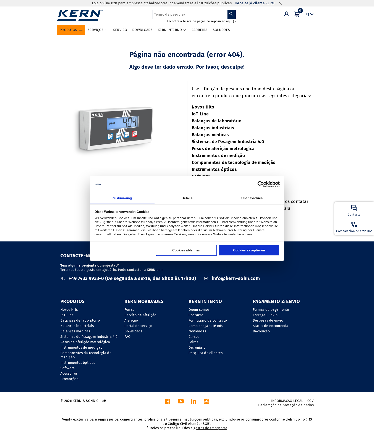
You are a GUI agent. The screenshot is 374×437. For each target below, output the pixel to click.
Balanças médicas (210, 134)
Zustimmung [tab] (122, 198)
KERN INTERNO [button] (170, 30)
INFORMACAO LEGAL (287, 401)
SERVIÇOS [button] (96, 30)
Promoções (69, 379)
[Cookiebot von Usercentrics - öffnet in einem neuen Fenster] (261, 184)
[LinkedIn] (193, 402)
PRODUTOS (72, 301)
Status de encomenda (271, 326)
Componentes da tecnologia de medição (234, 162)
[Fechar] (280, 3)
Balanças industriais (213, 127)
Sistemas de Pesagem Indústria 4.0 (228, 141)
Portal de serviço (138, 326)
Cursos (194, 337)
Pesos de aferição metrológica (223, 148)
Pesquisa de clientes (205, 353)
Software (67, 368)
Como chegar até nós (205, 326)
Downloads (133, 331)
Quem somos (199, 310)
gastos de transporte (210, 428)
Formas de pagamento (271, 310)
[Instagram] (206, 402)
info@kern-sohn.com (235, 278)
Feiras (129, 310)
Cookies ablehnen (186, 250)
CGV (310, 401)
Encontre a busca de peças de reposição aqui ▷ (201, 21)
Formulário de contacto (208, 320)
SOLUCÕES (221, 30)
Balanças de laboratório (217, 120)
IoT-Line (200, 114)
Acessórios (68, 373)
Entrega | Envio (265, 315)
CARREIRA (200, 30)
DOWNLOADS (142, 30)
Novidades (197, 331)
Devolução (261, 331)
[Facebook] (167, 402)
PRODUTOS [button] (68, 30)
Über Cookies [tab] (252, 198)
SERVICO (120, 30)
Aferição (131, 320)
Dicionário (197, 347)
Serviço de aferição (140, 315)
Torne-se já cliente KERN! (254, 3)
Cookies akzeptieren (249, 250)
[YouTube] (181, 402)
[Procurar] (231, 14)
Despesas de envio (268, 320)
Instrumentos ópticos (214, 169)
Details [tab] (187, 198)
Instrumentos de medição (218, 155)
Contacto (196, 315)
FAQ (127, 337)
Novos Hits (203, 107)
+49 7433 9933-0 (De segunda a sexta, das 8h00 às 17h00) (132, 278)
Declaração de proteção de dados (286, 405)
